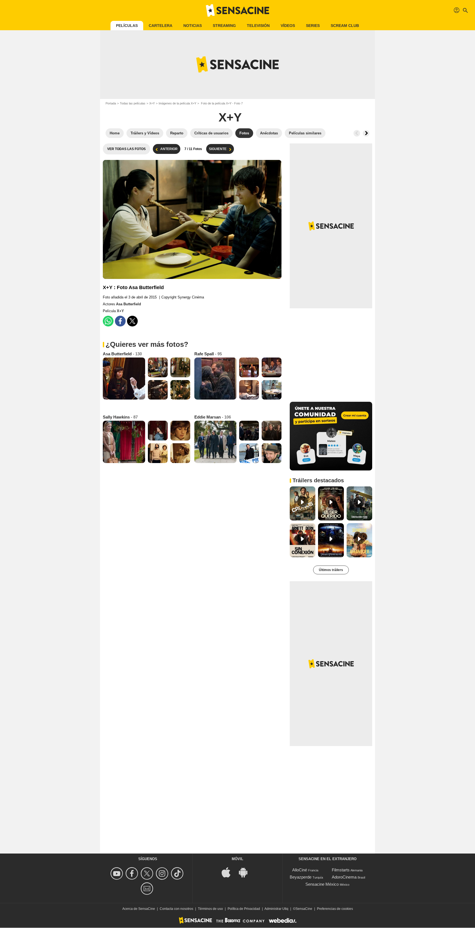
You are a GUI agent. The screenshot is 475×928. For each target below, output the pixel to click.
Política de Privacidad (244, 909)
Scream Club (345, 25)
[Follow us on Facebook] (133, 873)
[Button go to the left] (357, 133)
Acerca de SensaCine (138, 909)
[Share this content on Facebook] (120, 321)
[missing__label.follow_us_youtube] (118, 873)
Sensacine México (322, 884)
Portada (111, 103)
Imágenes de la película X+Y (177, 103)
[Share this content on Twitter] (132, 321)
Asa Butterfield (128, 304)
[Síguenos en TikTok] (178, 873)
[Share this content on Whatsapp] (108, 321)
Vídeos (288, 25)
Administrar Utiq (276, 909)
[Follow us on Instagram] (163, 873)
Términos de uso (210, 909)
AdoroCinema (344, 877)
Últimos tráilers (331, 570)
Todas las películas (132, 103)
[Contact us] (148, 888)
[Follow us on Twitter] (148, 873)
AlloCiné (299, 870)
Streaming (224, 25)
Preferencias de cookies (335, 909)
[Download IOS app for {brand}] (229, 872)
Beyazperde (300, 877)
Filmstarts (341, 870)
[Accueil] (237, 10)
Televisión (258, 25)
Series (313, 25)
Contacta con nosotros (176, 909)
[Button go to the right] (366, 133)
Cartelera (160, 25)
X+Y (152, 103)
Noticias (192, 25)
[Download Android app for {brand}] (246, 872)
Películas (127, 25)
